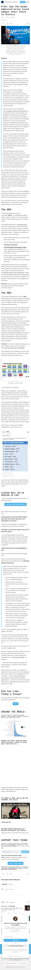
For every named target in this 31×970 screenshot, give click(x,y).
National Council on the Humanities (13, 272)
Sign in (28, 2)
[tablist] (7, 884)
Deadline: (4, 58)
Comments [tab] (4, 884)
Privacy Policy (15, 952)
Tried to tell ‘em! (6, 822)
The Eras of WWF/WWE (8, 906)
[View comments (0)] (7, 23)
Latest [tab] (6, 902)
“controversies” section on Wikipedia (13, 348)
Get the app (23, 963)
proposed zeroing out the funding (16, 111)
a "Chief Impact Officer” (17, 657)
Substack (8, 967)
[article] (15, 909)
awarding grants (22, 224)
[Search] (28, 902)
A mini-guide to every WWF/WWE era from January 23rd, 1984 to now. (11, 908)
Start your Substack (12, 963)
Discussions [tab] (12, 902)
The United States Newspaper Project (15, 247)
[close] (27, 917)
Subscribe (22, 2)
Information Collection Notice (18, 950)
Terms (11, 959)
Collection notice (17, 959)
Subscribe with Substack (16, 946)
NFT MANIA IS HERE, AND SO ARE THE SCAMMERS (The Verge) (14, 798)
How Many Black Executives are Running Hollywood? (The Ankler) (14, 829)
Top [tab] (3, 902)
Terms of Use (22, 949)
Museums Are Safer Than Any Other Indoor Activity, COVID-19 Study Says (14, 742)
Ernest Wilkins (11, 868)
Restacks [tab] (11, 884)
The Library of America (11, 244)
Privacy (27, 958)
